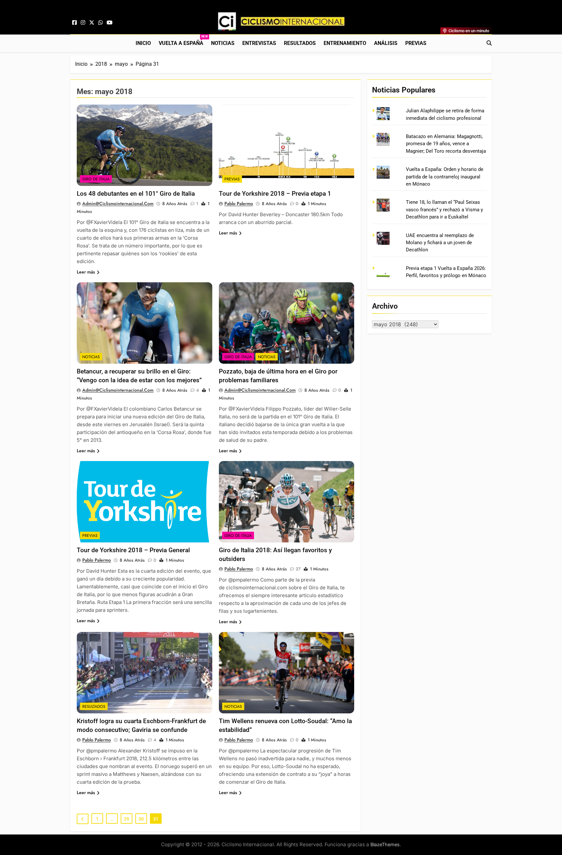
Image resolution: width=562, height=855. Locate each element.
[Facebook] (74, 23)
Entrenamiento (345, 43)
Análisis (385, 43)
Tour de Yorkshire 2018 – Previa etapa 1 (275, 193)
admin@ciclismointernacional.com (118, 203)
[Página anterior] (82, 819)
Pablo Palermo (238, 203)
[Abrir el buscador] (489, 43)
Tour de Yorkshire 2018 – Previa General (133, 550)
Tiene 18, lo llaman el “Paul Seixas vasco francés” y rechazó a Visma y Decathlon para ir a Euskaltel (444, 209)
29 (126, 818)
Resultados (300, 43)
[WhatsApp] (100, 23)
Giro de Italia (96, 179)
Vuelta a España (183, 40)
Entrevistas (259, 43)
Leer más (86, 272)
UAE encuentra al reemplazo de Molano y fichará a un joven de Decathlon (440, 242)
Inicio (143, 43)
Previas (415, 43)
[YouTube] (109, 23)
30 (141, 818)
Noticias (222, 43)
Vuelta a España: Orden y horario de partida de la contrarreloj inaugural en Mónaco (444, 176)
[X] (91, 23)
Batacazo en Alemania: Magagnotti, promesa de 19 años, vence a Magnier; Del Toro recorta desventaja (446, 143)
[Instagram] (83, 23)
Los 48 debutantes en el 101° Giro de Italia (136, 193)
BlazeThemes (385, 844)
